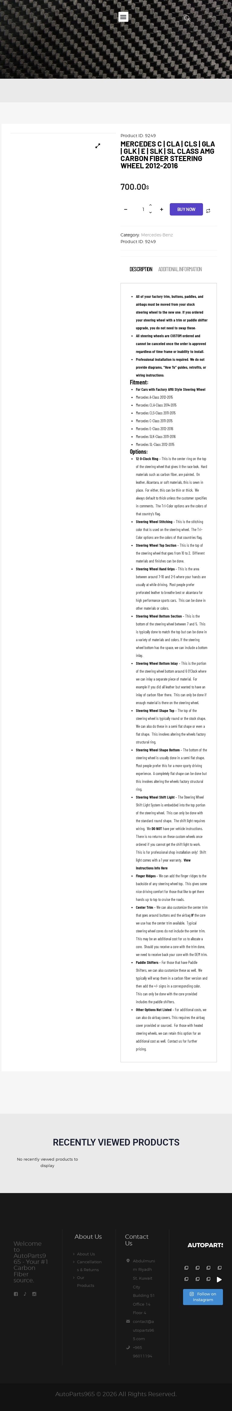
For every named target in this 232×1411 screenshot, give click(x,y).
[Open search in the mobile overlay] (187, 18)
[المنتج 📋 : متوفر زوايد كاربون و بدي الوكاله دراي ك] (186, 1280)
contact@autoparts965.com (143, 1330)
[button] (123, 17)
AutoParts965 (75, 1394)
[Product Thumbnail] (98, 146)
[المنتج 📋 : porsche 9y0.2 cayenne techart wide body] (197, 1268)
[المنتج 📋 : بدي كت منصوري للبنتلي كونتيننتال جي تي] (219, 1268)
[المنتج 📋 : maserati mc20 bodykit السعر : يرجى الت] (186, 1268)
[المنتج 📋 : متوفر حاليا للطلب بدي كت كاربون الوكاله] (197, 1280)
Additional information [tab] (180, 269)
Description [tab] (141, 269)
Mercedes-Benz (157, 234)
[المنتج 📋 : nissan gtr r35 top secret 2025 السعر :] (208, 1268)
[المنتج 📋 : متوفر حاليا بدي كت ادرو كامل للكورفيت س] (219, 1280)
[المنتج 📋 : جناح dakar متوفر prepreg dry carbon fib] (208, 1280)
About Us (86, 1253)
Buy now (186, 209)
